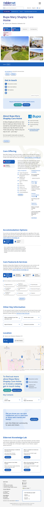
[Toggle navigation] (40, 3)
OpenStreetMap (39, 369)
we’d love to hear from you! (22, 313)
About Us (29, 8)
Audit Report (34, 217)
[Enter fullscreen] (42, 347)
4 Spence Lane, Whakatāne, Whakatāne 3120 (14, 23)
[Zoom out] (42, 367)
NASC (5, 483)
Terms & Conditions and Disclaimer (24, 503)
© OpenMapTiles (31, 369)
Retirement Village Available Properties (10, 487)
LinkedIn (24, 483)
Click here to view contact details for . (11, 500)
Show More (20, 194)
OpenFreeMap (27, 369)
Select (8, 64)
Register (34, 8)
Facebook (25, 482)
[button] (9, 284)
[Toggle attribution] (42, 369)
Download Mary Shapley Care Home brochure (34, 130)
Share (14, 74)
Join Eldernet (34, 419)
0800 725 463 (27, 495)
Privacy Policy (32, 503)
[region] (22, 358)
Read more (8, 457)
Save (8, 74)
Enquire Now (18, 104)
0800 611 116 (27, 498)
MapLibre (23, 369)
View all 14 (22, 298)
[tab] (9, 162)
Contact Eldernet (6, 489)
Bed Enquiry (26, 104)
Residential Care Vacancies (8, 486)
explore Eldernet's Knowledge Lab (32, 157)
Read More (6, 141)
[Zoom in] (42, 365)
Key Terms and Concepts (8, 484)
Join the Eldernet (8, 71)
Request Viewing (17, 390)
